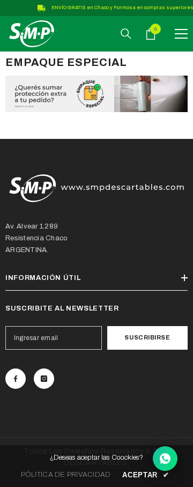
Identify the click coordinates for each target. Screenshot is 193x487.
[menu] (181, 33)
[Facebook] (15, 378)
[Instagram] (44, 378)
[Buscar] (126, 33)
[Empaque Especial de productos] (96, 94)
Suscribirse (147, 337)
